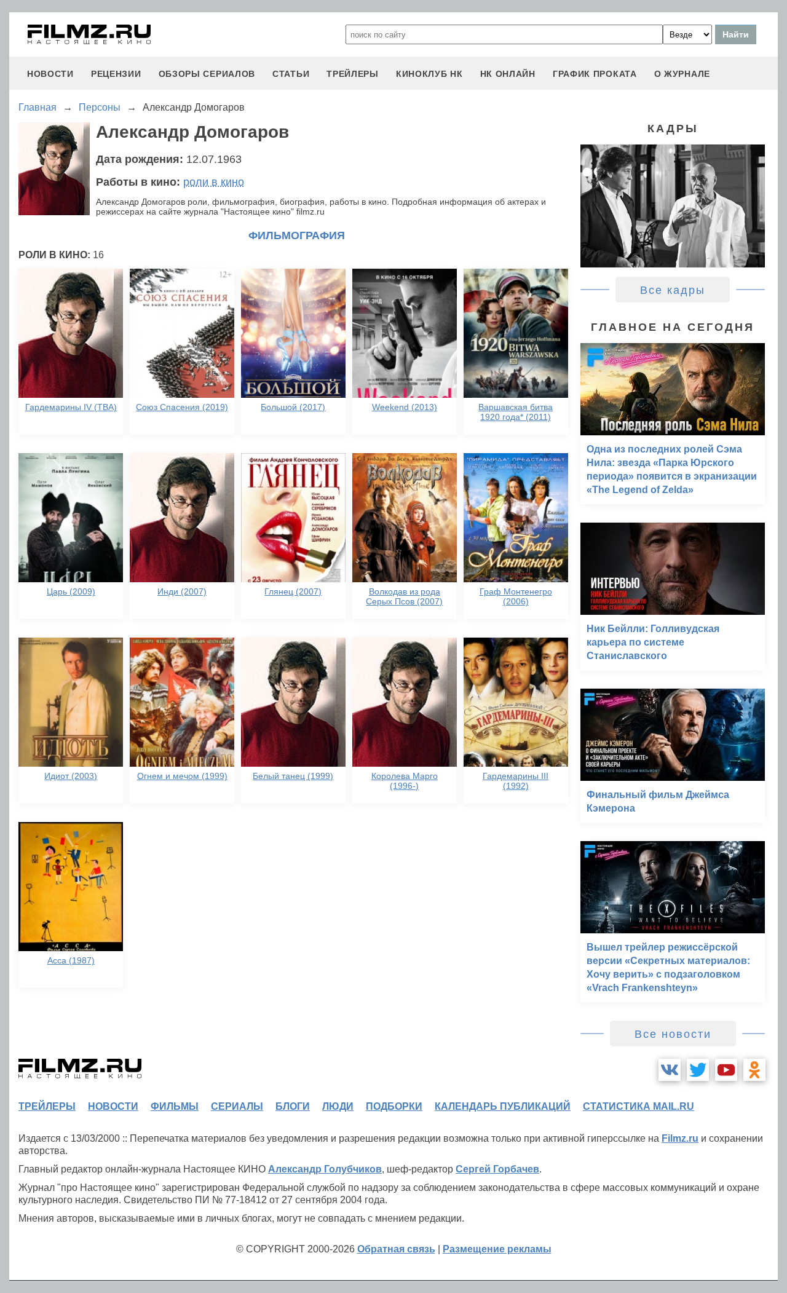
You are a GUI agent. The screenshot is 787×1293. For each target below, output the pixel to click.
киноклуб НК (429, 74)
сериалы (237, 1106)
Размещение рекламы (497, 1249)
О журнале (682, 74)
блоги (292, 1106)
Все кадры (672, 290)
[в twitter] (698, 1070)
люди (338, 1106)
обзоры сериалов (207, 74)
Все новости (673, 1034)
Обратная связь (396, 1249)
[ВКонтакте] (669, 1070)
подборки (394, 1106)
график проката (595, 74)
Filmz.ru (680, 1138)
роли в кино (213, 182)
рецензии (116, 74)
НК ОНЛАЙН (508, 74)
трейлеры (352, 74)
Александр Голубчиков (325, 1169)
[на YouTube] (726, 1070)
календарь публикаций (503, 1106)
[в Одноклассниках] (754, 1070)
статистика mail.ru (638, 1106)
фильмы (175, 1106)
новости (50, 74)
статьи (290, 74)
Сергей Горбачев (497, 1169)
